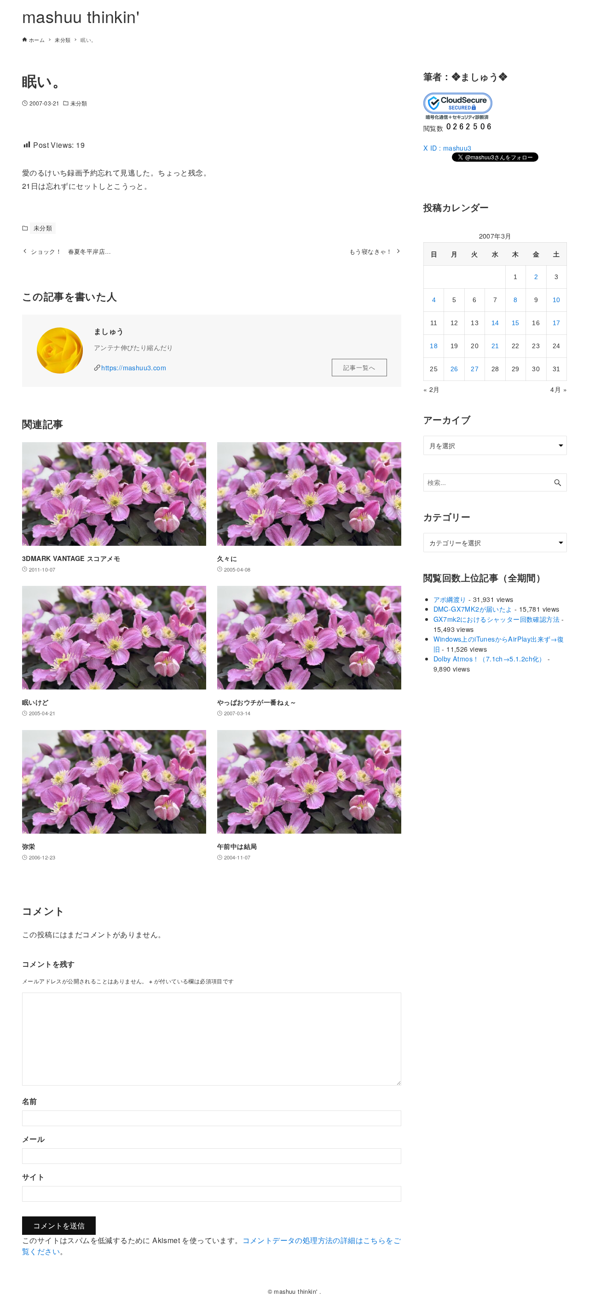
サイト (33, 1176)
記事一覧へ (359, 367)
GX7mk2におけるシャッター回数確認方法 (496, 619)
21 (495, 346)
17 (556, 323)
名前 (29, 1101)
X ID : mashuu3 (447, 147)
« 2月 (431, 389)
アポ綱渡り (450, 599)
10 (556, 300)
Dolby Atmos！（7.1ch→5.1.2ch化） (489, 658)
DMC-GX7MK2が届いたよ (473, 609)
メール (33, 1139)
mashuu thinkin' (80, 16)
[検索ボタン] (558, 482)
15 (516, 323)
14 (495, 323)
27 (475, 369)
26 (454, 369)
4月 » (558, 389)
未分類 (78, 103)
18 (434, 346)
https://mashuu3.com (133, 367)
